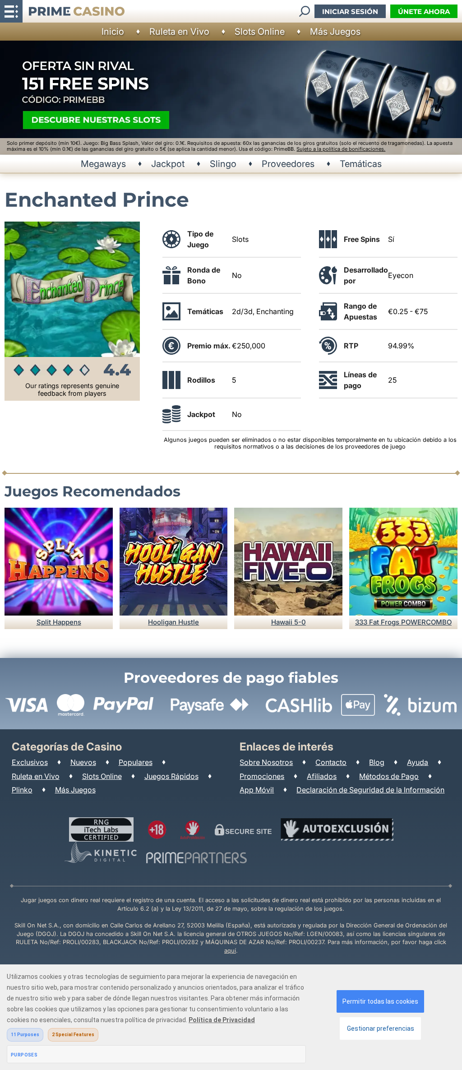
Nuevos (83, 762)
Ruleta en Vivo (179, 31)
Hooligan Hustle (173, 622)
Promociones (262, 776)
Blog (376, 762)
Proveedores (288, 163)
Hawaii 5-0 (288, 622)
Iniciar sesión (350, 11)
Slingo (223, 163)
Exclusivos (30, 762)
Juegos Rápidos (171, 776)
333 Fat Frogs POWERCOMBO (403, 622)
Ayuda (417, 762)
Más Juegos (335, 31)
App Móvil (257, 789)
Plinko (22, 789)
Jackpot (168, 163)
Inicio (113, 31)
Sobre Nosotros (266, 762)
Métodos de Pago (389, 776)
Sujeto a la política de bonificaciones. (340, 149)
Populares (135, 762)
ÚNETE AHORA (424, 11)
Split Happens (59, 622)
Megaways (103, 163)
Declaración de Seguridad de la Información (370, 789)
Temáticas (361, 163)
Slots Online (260, 31)
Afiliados (322, 776)
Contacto (330, 762)
